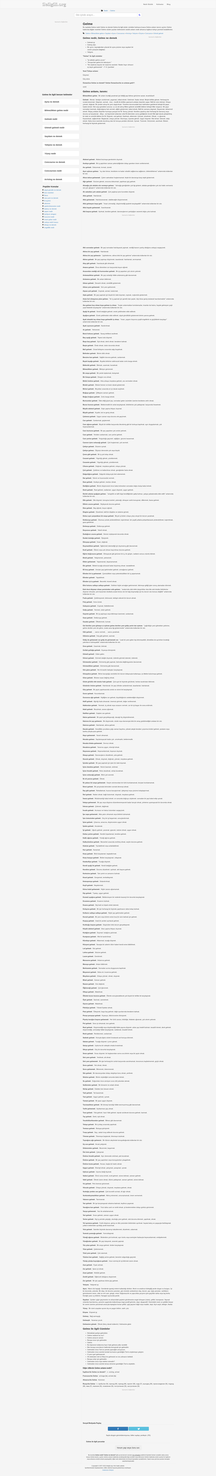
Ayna (113, 33)
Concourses (121, 33)
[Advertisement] (155, 53)
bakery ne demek (50, 209)
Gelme (112, 11)
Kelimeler (159, 4)
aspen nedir (48, 211)
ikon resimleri (49, 193)
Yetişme (135, 33)
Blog (168, 4)
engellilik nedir (49, 227)
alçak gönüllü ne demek (52, 190)
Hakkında (105, 1470)
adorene (47, 203)
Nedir (106, 11)
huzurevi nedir (49, 217)
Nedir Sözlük (148, 4)
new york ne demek (51, 198)
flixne (46, 195)
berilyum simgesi (50, 214)
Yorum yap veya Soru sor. (128, 1448)
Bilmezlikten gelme (97, 33)
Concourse (148, 33)
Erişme (141, 33)
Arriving (128, 33)
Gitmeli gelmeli (158, 33)
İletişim (111, 1470)
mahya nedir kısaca (51, 222)
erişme (101, 50)
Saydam (108, 33)
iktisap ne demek (50, 225)
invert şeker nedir (50, 219)
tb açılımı (47, 201)
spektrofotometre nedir (52, 206)
